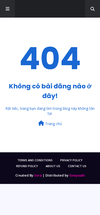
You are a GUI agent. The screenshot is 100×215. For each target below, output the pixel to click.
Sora (38, 175)
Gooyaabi (77, 175)
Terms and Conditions (35, 160)
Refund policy (27, 166)
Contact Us (77, 166)
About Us (53, 166)
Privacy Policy (71, 160)
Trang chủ (53, 123)
